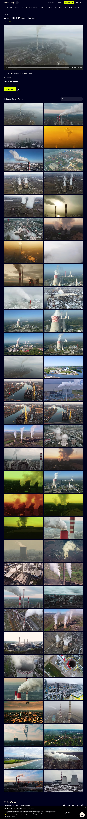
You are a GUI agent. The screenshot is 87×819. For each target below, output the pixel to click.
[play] (6, 67)
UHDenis (8, 21)
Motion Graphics (26, 8)
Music (48, 8)
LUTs (33, 8)
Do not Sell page (42, 814)
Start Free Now (69, 2)
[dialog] (43, 812)
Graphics (61, 8)
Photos (66, 8)
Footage (36, 8)
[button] (30, 817)
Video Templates (8, 8)
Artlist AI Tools (77, 8)
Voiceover (43, 8)
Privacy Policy (8, 814)
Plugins (71, 8)
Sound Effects (55, 8)
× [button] (85, 807)
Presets (17, 8)
